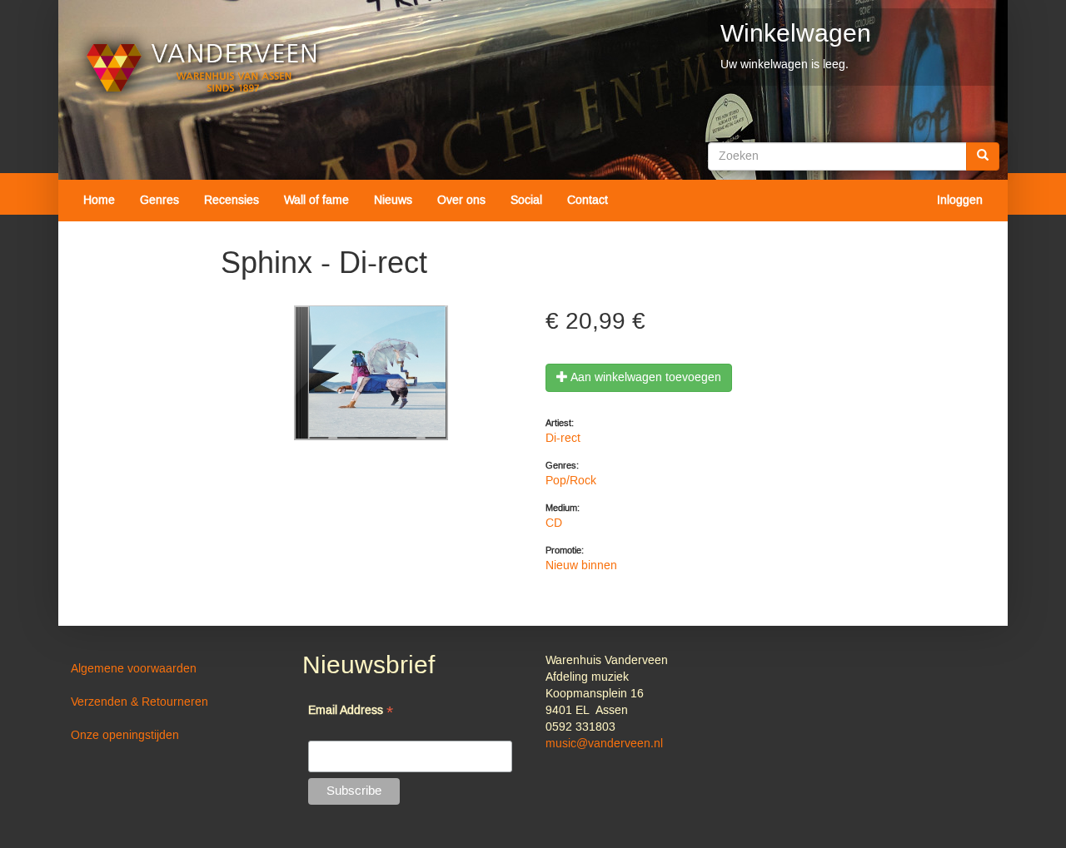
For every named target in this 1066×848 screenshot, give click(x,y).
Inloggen (960, 200)
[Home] (202, 68)
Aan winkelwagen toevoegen (644, 377)
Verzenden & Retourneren (139, 702)
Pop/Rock (570, 481)
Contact (587, 200)
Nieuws (393, 200)
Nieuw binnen (581, 565)
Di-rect (562, 438)
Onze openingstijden (125, 735)
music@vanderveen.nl (604, 743)
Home (99, 200)
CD (553, 523)
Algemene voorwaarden (134, 669)
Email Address (350, 712)
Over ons (461, 200)
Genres (159, 200)
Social (526, 200)
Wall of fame (316, 200)
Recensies (231, 200)
